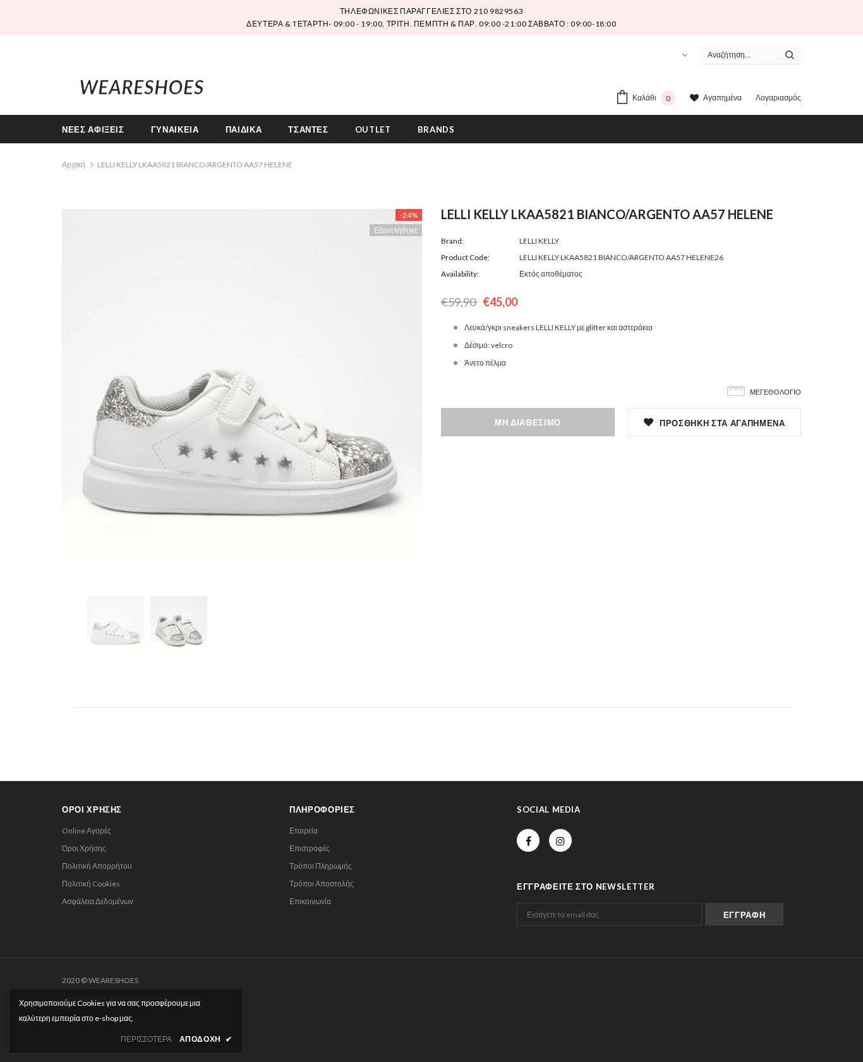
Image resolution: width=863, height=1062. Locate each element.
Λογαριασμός (778, 97)
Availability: (460, 273)
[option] (242, 389)
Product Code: (465, 257)
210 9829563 (499, 11)
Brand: (452, 241)
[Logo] (142, 84)
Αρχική (73, 164)
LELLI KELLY (539, 241)
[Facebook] (528, 840)
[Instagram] (560, 840)
